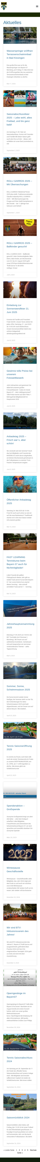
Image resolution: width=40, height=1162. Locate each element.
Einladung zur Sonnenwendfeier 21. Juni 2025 (18, 308)
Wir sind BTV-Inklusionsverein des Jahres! (18, 931)
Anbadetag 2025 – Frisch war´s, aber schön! (16, 440)
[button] (37, 6)
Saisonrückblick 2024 (18, 1117)
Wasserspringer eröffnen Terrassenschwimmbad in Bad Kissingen (20, 54)
